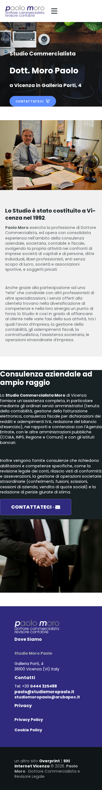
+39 (39, 686)
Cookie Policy (28, 730)
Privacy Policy (28, 719)
